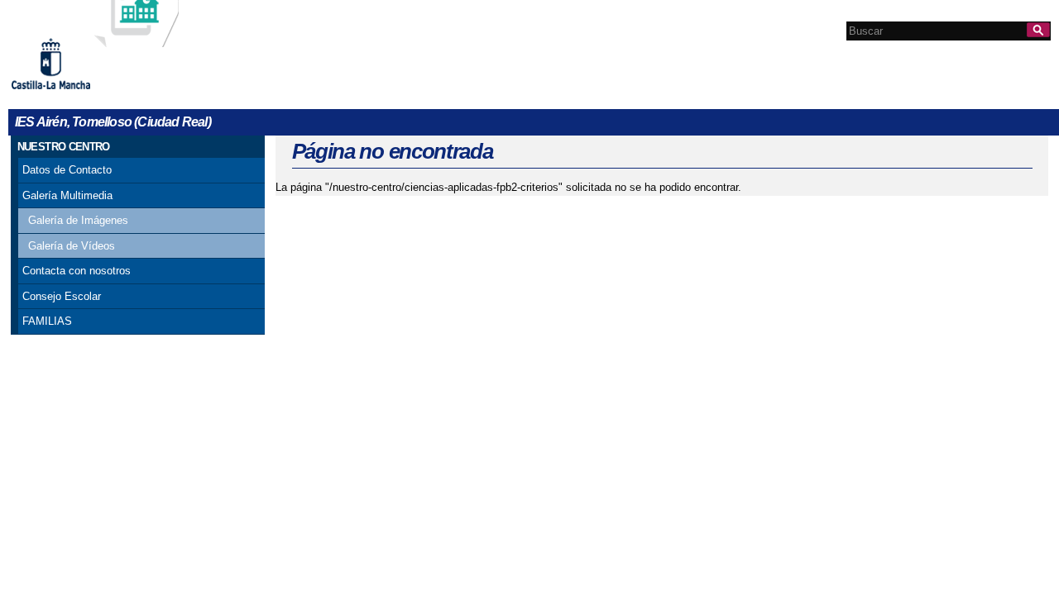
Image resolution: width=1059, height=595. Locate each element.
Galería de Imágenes (78, 220)
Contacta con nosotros (76, 270)
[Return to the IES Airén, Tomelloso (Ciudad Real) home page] (136, 39)
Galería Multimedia (67, 195)
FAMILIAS (47, 321)
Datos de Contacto (67, 170)
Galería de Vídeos (71, 246)
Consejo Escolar (61, 296)
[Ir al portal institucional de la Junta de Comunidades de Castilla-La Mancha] (71, 95)
